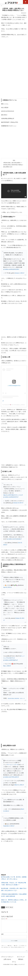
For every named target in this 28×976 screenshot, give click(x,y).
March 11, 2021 (19, 784)
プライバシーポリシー (7, 956)
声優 (3, 907)
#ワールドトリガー (12, 764)
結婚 (12, 907)
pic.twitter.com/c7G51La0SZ (10, 777)
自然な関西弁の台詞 (7, 166)
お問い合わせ (7, 959)
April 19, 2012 (6, 587)
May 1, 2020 (6, 665)
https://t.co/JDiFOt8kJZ (9, 495)
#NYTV (11, 658)
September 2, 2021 (8, 826)
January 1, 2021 (19, 273)
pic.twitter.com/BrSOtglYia (9, 660)
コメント (4, 918)
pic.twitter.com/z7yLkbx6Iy (13, 539)
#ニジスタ (18, 495)
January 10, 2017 (17, 502)
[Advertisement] (14, 53)
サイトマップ (20, 956)
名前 (2, 934)
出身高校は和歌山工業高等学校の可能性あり (13, 164)
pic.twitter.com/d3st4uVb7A (10, 497)
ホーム (14, 961)
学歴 (8, 907)
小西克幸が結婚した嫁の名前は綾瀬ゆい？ (12, 162)
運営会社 (20, 959)
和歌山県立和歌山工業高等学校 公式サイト (16, 698)
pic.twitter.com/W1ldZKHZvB (10, 269)
